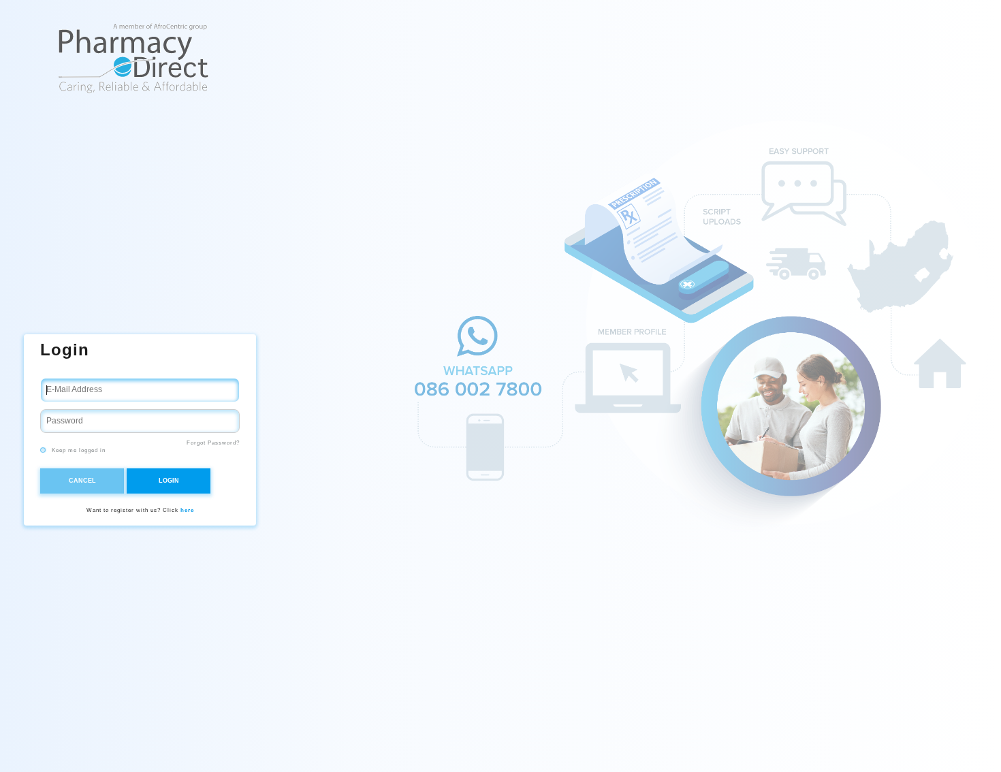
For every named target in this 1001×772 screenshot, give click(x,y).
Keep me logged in (78, 450)
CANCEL (82, 480)
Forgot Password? (213, 443)
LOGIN (169, 480)
